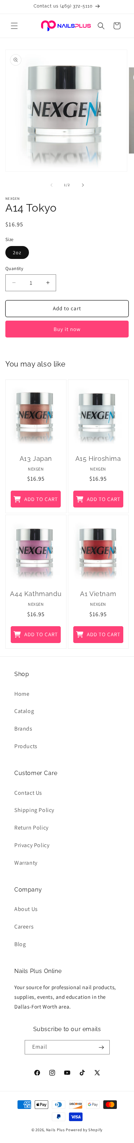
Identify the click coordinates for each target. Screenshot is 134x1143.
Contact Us (28, 793)
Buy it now (67, 329)
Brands (23, 728)
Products (26, 746)
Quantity (14, 268)
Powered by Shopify (84, 1129)
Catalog (24, 711)
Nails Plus (55, 1129)
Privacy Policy (31, 845)
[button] (14, 26)
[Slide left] (51, 185)
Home (21, 694)
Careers (24, 926)
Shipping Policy (34, 810)
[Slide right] (83, 185)
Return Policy (31, 827)
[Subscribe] (101, 1047)
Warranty (26, 862)
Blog (20, 944)
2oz (17, 252)
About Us (26, 909)
